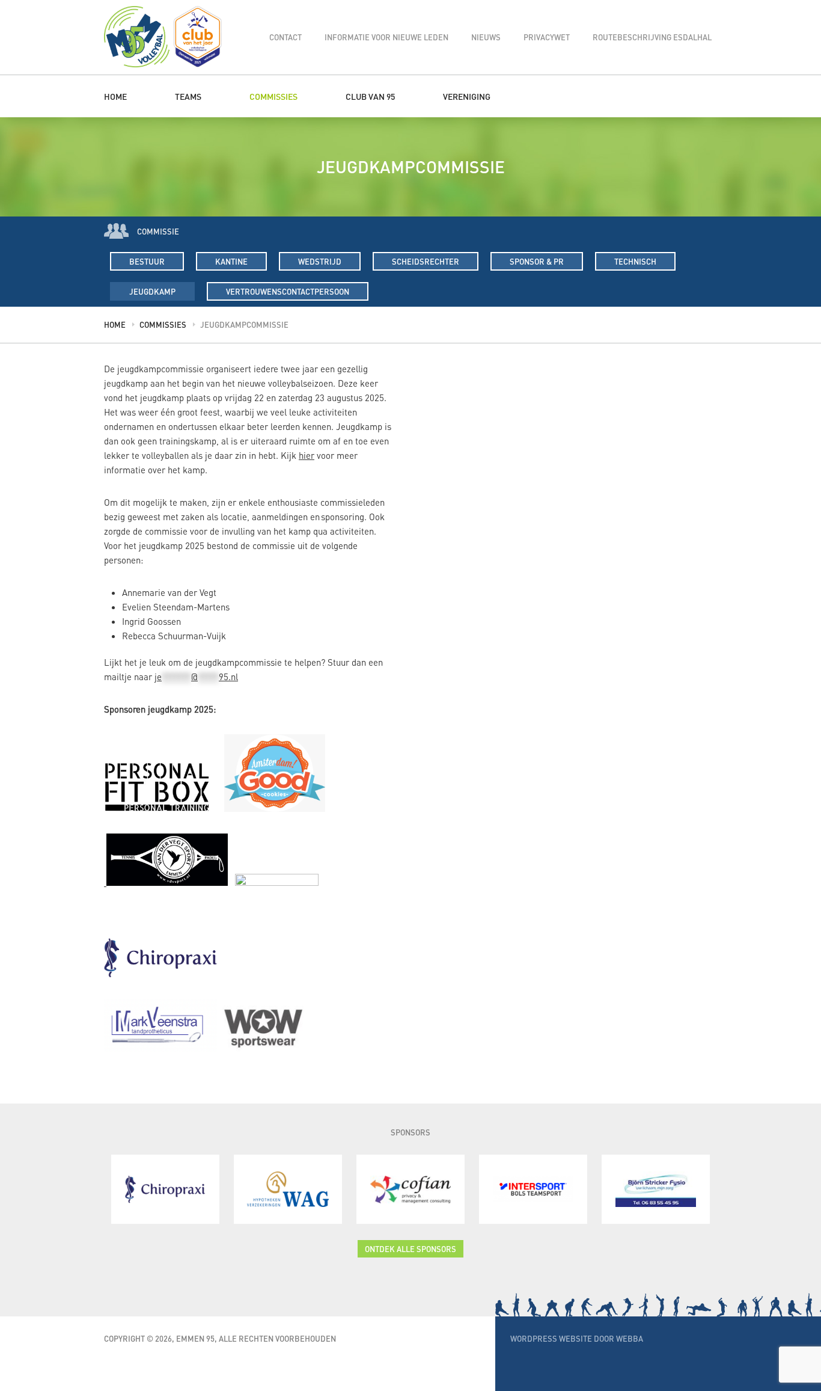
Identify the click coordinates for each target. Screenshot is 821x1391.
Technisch (635, 261)
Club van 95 (370, 96)
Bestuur (147, 261)
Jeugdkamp (152, 291)
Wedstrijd (319, 261)
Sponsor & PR (537, 261)
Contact (285, 37)
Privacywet (546, 37)
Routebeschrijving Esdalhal (652, 37)
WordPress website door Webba (576, 1338)
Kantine (231, 261)
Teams (188, 96)
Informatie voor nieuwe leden (386, 37)
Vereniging (466, 96)
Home (115, 96)
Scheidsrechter (425, 261)
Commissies (273, 96)
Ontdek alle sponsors (410, 1249)
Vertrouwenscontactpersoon (287, 291)
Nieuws (486, 37)
